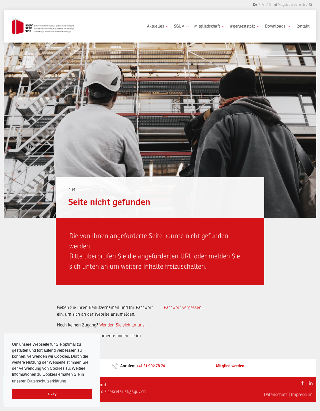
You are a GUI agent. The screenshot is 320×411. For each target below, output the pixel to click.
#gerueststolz (242, 26)
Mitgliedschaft (207, 26)
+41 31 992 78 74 (150, 366)
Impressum (301, 394)
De (255, 5)
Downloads (275, 26)
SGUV (179, 26)
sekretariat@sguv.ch (127, 391)
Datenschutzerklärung (46, 381)
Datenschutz (276, 394)
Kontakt (303, 26)
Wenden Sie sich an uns (121, 324)
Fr (263, 5)
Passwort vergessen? (183, 307)
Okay (52, 394)
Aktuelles (155, 26)
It (270, 5)
